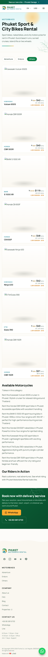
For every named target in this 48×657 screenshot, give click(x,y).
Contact (5, 605)
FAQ (3, 597)
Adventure (8, 59)
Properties (6, 609)
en (28, 8)
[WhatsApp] (42, 651)
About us (5, 593)
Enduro (21, 59)
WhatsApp (13, 512)
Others (32, 59)
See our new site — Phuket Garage (23, 2)
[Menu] (43, 8)
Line (3, 628)
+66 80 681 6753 (15, 520)
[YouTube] (15, 559)
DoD (14, 653)
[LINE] (26, 559)
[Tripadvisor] (20, 559)
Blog (3, 601)
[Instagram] (9, 559)
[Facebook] (4, 559)
